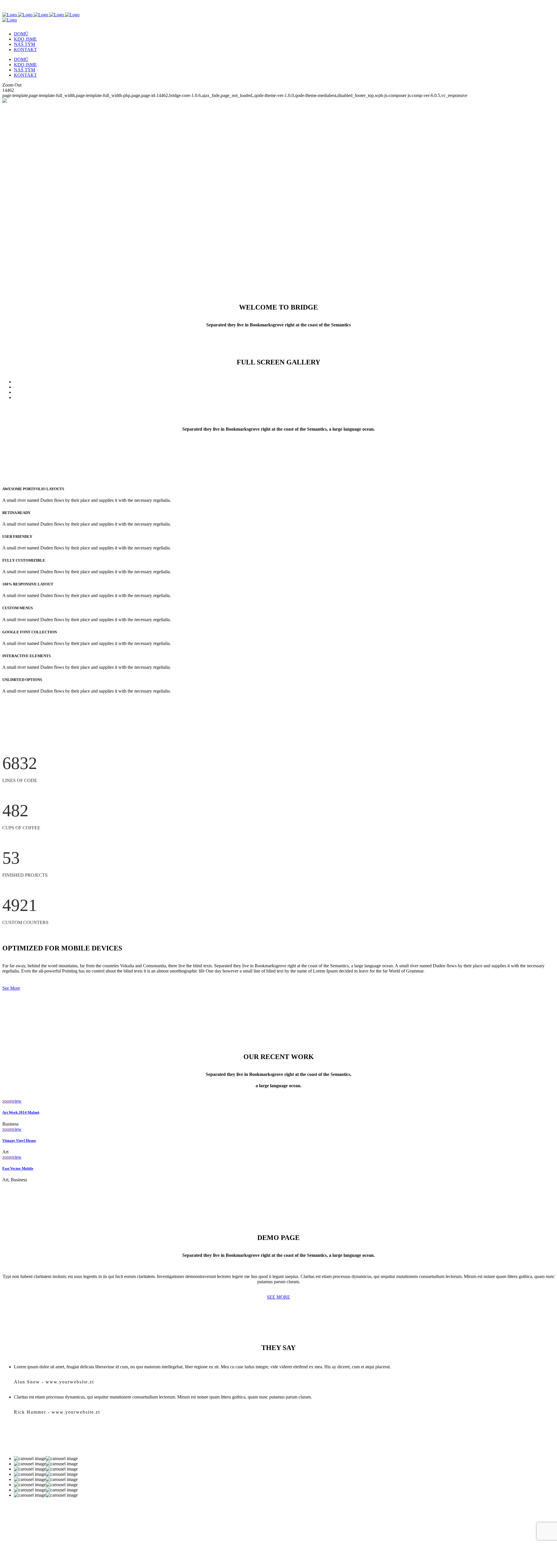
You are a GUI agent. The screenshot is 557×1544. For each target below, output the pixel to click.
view (16, 1101)
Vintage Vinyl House (19, 1140)
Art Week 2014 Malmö (20, 1112)
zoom (7, 1101)
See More (11, 988)
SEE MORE (278, 1297)
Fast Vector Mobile (17, 1168)
